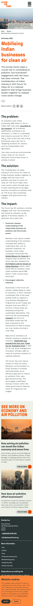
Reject (16, 601)
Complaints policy (7, 562)
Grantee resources (7, 565)
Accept (5, 601)
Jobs (3, 547)
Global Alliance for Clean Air (17, 256)
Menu (29, 6)
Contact (4, 550)
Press (3, 553)
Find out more (22, 467)
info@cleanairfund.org (10, 538)
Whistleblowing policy (8, 559)
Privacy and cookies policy (9, 556)
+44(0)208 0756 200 (9, 534)
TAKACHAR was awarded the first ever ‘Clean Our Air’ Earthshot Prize (18, 343)
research (9, 318)
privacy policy (22, 596)
